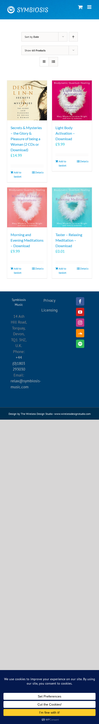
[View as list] (53, 61)
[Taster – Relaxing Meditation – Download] (72, 207)
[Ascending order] (73, 37)
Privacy (49, 300)
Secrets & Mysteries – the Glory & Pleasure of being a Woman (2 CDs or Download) (26, 138)
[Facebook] (80, 301)
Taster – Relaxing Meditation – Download (68, 240)
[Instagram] (80, 322)
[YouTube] (80, 312)
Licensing (49, 310)
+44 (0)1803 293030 (18, 363)
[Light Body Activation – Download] (72, 100)
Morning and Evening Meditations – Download (27, 240)
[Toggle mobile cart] (80, 7)
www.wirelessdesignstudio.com (72, 413)
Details (39, 172)
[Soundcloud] (80, 333)
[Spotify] (80, 344)
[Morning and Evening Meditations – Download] (27, 207)
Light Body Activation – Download (65, 133)
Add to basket (17, 174)
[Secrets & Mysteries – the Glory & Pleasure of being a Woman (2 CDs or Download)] (27, 100)
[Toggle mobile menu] (89, 7)
